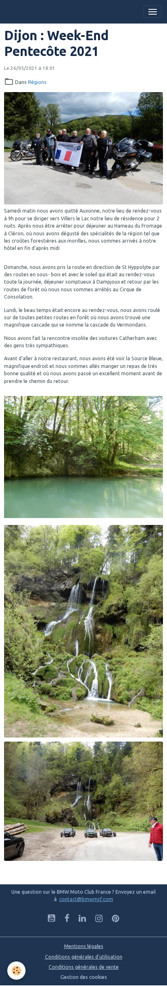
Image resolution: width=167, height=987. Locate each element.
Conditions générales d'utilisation (83, 956)
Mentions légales (83, 946)
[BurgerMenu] (152, 12)
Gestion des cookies (83, 977)
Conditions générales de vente (84, 967)
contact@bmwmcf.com (86, 899)
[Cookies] (16, 970)
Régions (37, 82)
